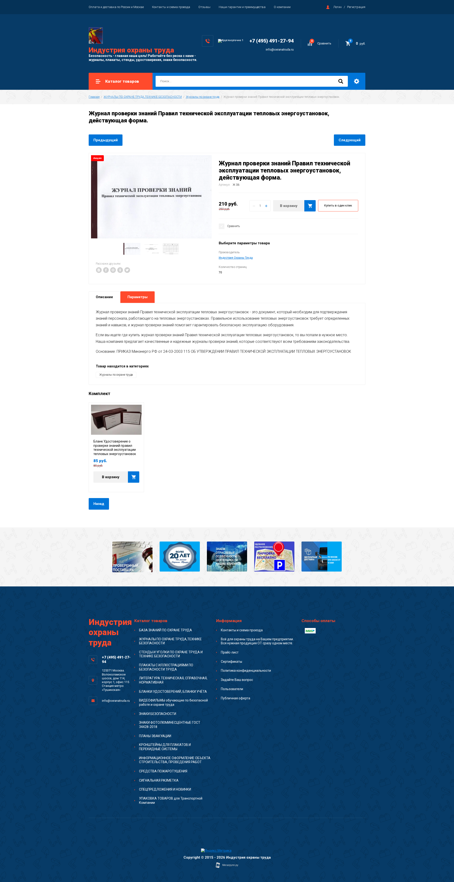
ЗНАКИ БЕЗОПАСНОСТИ (157, 714)
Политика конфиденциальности (246, 670)
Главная (94, 97)
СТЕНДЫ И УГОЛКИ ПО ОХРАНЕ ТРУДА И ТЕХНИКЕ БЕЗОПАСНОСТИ (171, 654)
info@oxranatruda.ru (280, 49)
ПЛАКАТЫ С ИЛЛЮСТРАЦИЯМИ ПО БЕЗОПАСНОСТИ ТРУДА (166, 667)
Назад (98, 504)
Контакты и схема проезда (171, 7)
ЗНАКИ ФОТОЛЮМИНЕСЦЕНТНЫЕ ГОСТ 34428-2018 (169, 725)
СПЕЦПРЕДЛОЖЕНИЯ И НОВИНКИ (165, 789)
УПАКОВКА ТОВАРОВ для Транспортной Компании (170, 800)
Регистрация (356, 7)
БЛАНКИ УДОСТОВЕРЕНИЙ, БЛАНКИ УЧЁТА (173, 691)
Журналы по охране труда (202, 97)
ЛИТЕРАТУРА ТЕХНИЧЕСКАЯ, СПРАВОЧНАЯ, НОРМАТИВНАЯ (173, 680)
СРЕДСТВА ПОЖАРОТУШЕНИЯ (163, 771)
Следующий (350, 140)
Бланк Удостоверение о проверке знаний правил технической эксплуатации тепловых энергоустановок (114, 447)
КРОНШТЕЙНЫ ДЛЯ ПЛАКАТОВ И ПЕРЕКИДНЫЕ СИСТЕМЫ (165, 747)
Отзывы (204, 7)
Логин (337, 7)
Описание (104, 297)
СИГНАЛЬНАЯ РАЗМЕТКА (159, 780)
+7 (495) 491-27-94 (271, 41)
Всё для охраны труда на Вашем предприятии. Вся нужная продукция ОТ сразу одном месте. (257, 641)
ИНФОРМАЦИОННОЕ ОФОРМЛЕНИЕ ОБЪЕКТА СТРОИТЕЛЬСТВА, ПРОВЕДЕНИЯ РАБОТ (174, 760)
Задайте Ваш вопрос (237, 680)
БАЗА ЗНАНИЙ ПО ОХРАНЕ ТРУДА (165, 630)
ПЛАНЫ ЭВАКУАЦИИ (155, 736)
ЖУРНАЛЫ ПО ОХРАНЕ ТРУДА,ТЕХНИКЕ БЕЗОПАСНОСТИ (143, 97)
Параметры (137, 297)
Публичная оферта (235, 698)
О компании (282, 7)
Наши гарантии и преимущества (242, 7)
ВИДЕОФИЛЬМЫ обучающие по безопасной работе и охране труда (173, 702)
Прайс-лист (230, 652)
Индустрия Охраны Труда (236, 257)
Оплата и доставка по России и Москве (116, 7)
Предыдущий (105, 140)
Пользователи (232, 689)
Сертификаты (231, 661)
